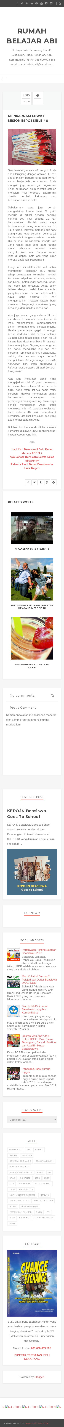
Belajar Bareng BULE (21, 1172)
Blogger (39, 1376)
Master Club (26, 1189)
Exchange (25, 1178)
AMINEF (39, 1150)
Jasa (11, 1184)
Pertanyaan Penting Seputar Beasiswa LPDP (39, 951)
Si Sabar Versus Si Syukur (32, 549)
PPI (48, 1212)
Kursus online (43, 1184)
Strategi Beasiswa (43, 1218)
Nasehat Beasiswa (43, 1201)
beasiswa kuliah (45, 1161)
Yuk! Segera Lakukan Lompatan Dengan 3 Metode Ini (32, 607)
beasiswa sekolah (19, 1167)
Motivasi (44, 1195)
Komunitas (24, 1184)
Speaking (24, 1218)
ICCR (37, 1178)
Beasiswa (27, 1155)
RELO (12, 1218)
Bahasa (13, 1155)
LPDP (12, 1189)
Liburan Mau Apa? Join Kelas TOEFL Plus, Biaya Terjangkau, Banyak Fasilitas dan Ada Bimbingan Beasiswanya (39, 1042)
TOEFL (12, 1223)
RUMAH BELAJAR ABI (32, 36)
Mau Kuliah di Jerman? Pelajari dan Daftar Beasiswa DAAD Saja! (39, 979)
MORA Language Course (22, 1195)
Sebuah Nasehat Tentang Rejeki (32, 666)
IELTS (46, 1178)
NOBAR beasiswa (29, 1206)
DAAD (12, 1178)
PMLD (39, 1212)
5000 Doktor (15, 1150)
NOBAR (12, 1206)
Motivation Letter (19, 1201)
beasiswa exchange (20, 1161)
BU (49, 1172)
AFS (28, 1150)
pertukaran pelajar (20, 1212)
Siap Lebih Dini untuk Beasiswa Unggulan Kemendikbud (34, 1009)
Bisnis (40, 1172)
